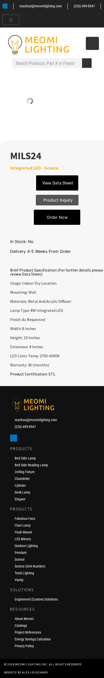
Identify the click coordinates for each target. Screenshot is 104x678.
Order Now (57, 217)
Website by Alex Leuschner (26, 672)
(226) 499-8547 (84, 6)
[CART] (11, 20)
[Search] (87, 63)
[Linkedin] (5, 6)
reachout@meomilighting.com (40, 6)
